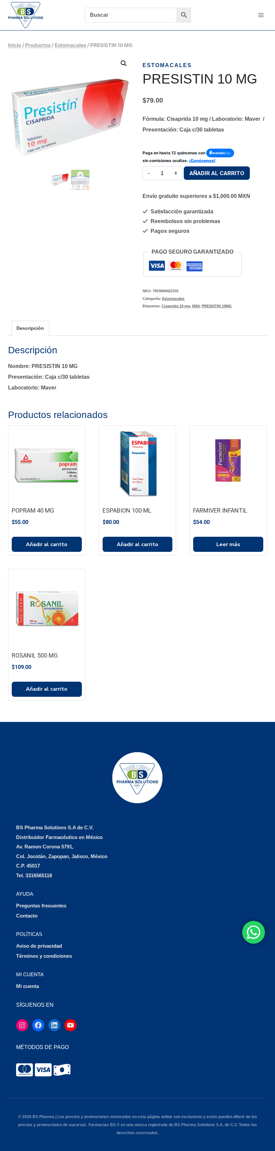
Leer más (228, 544)
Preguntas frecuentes (41, 905)
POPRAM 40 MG (33, 510)
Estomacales (167, 65)
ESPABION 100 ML (127, 510)
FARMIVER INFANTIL (220, 510)
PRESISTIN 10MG (217, 306)
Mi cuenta (27, 986)
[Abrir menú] (261, 15)
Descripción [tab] (30, 328)
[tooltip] (24, 1069)
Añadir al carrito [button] (46, 544)
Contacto (27, 916)
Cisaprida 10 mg (176, 306)
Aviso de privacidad (39, 946)
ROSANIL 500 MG (35, 655)
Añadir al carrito (216, 173)
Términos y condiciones (44, 956)
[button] (124, 63)
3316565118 (38, 875)
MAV (196, 306)
